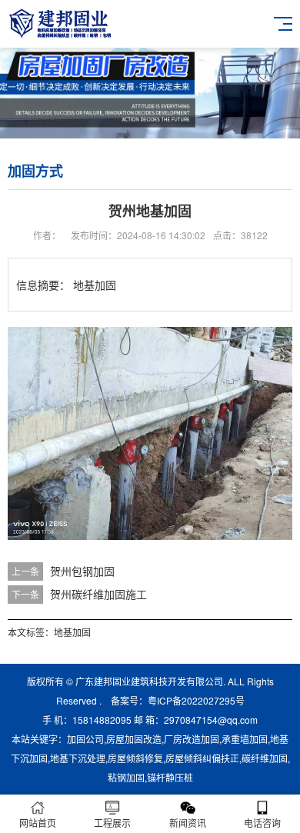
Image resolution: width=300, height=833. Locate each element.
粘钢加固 (126, 777)
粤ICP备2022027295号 (196, 700)
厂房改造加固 (191, 738)
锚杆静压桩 (170, 777)
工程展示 (112, 822)
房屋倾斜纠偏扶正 (202, 758)
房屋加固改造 (134, 738)
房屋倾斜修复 (135, 758)
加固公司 (85, 738)
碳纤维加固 (265, 758)
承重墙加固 (245, 738)
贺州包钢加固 (82, 570)
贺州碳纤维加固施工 (98, 593)
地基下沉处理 (77, 758)
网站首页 (37, 822)
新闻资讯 (187, 822)
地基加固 (72, 631)
